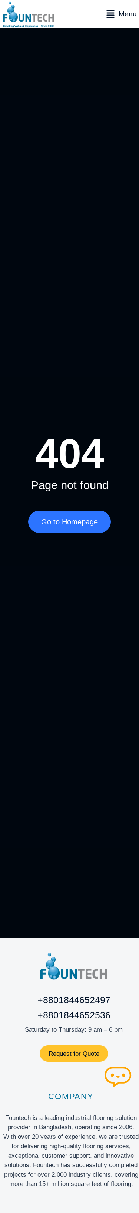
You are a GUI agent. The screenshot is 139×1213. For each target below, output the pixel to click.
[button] (121, 14)
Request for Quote (74, 1053)
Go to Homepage (69, 522)
